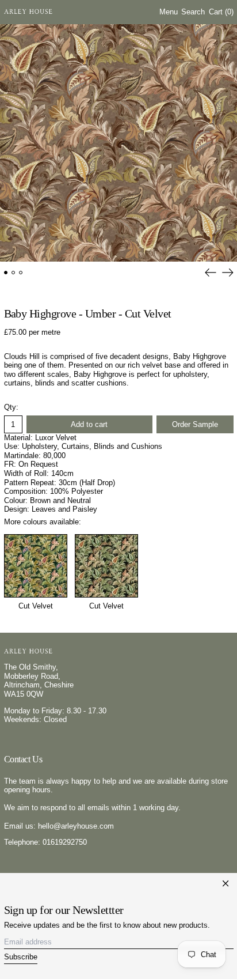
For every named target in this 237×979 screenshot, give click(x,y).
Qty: (11, 407)
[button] (193, 12)
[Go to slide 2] (14, 273)
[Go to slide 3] (21, 273)
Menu (168, 11)
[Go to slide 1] (6, 273)
